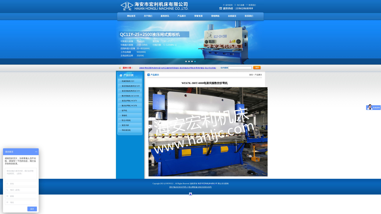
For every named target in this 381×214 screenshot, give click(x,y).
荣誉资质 (198, 16)
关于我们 (148, 16)
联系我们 (252, 5)
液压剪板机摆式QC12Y (131, 86)
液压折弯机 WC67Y (129, 101)
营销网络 (215, 16)
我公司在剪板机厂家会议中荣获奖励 (215, 68)
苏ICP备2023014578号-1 (178, 187)
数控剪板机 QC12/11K (130, 96)
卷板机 (124, 115)
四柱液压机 (126, 130)
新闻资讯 (165, 16)
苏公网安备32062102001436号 (200, 187)
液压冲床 (125, 125)
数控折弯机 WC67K (129, 106)
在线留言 (232, 16)
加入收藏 (240, 5)
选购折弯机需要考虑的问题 (146, 68)
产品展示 (182, 16)
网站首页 (131, 16)
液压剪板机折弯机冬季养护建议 (187, 68)
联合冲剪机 (126, 120)
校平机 (124, 111)
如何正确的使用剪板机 (166, 68)
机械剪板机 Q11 (128, 81)
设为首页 (229, 5)
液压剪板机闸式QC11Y (131, 91)
